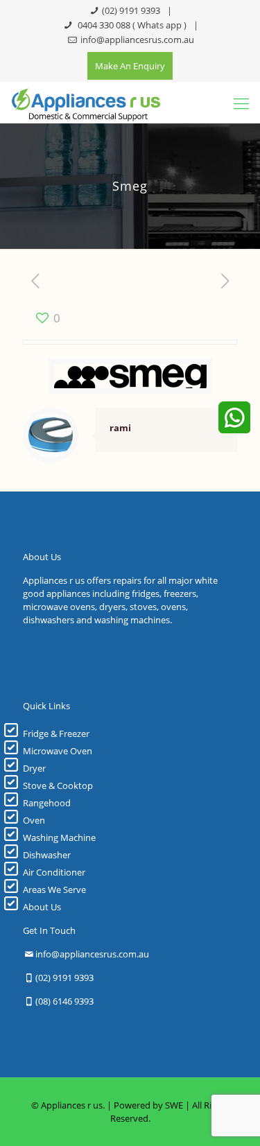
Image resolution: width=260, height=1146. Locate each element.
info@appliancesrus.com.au (137, 39)
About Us (42, 907)
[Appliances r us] (85, 102)
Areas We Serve (54, 889)
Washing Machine (59, 837)
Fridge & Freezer (56, 733)
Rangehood (47, 803)
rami (120, 428)
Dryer (34, 768)
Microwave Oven (57, 751)
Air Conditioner (54, 872)
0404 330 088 (103, 25)
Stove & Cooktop (58, 785)
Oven (34, 820)
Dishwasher (47, 855)
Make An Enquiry (130, 66)
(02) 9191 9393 (131, 10)
